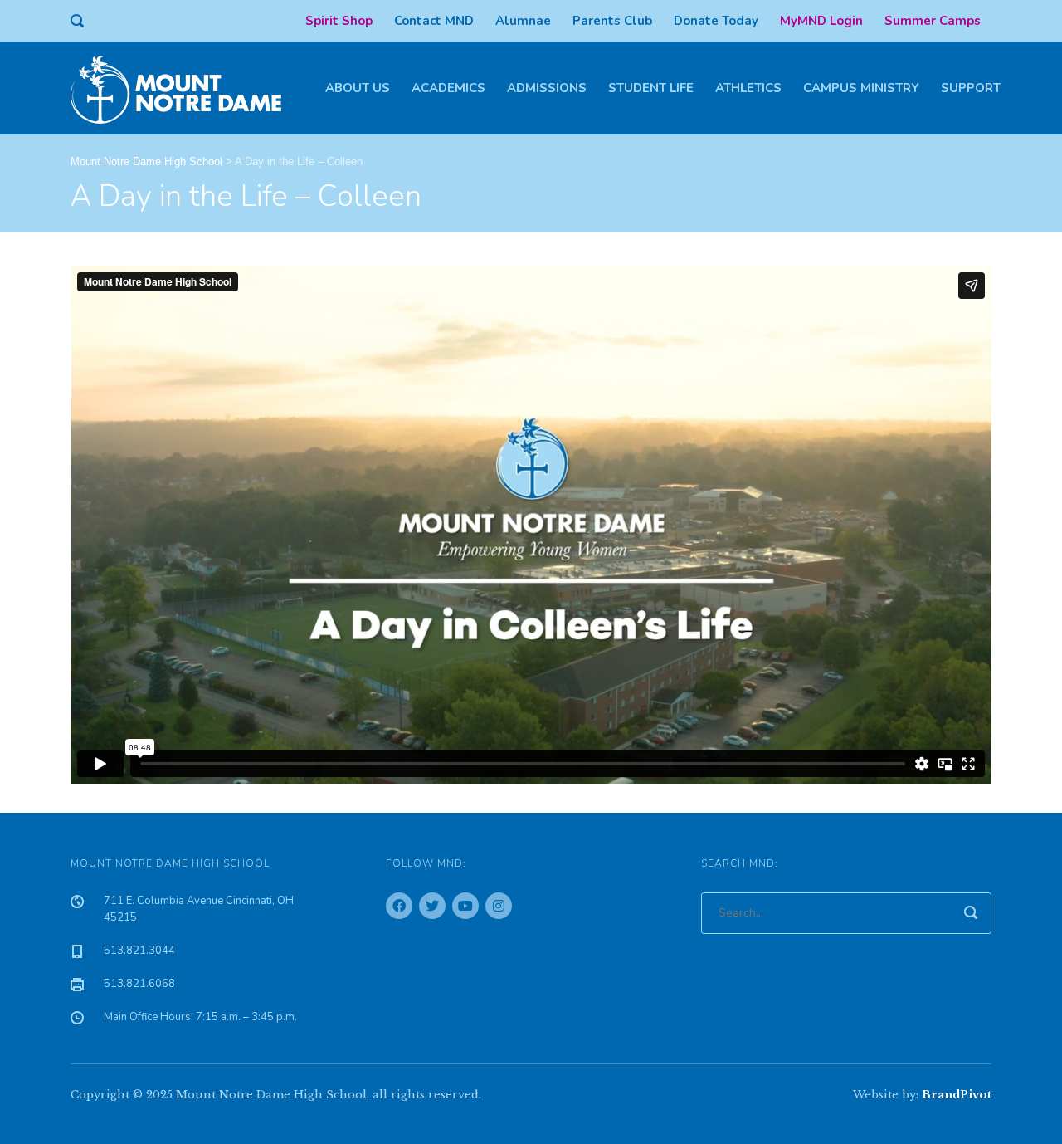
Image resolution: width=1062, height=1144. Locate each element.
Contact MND (434, 20)
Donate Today (716, 20)
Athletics (748, 88)
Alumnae (523, 20)
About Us (357, 88)
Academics (448, 88)
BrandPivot (956, 1095)
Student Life (651, 88)
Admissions (547, 88)
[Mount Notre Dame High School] (184, 88)
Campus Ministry (861, 88)
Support (971, 88)
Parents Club (612, 20)
